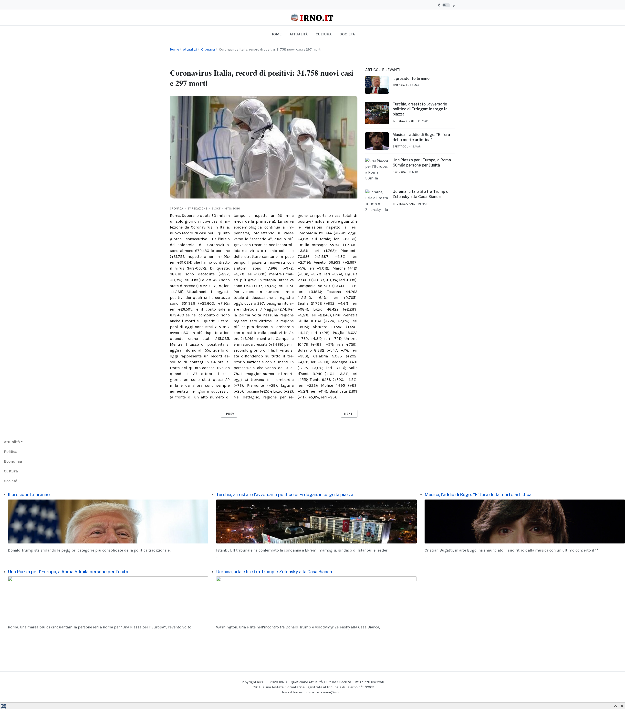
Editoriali (400, 85)
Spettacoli (400, 146)
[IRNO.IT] (312, 17)
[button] (13, 442)
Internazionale (404, 121)
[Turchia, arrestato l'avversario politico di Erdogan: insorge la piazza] (316, 521)
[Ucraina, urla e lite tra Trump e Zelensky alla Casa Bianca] (316, 598)
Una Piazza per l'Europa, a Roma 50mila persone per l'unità (422, 162)
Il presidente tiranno (411, 78)
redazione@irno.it (329, 692)
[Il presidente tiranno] (108, 521)
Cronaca (176, 208)
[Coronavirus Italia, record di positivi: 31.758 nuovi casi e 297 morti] (263, 146)
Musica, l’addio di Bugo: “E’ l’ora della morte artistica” (421, 137)
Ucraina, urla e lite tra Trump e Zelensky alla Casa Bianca (420, 194)
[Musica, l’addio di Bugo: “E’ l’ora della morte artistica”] (525, 521)
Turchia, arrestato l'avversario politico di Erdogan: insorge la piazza (420, 109)
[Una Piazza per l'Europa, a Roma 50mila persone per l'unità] (108, 598)
